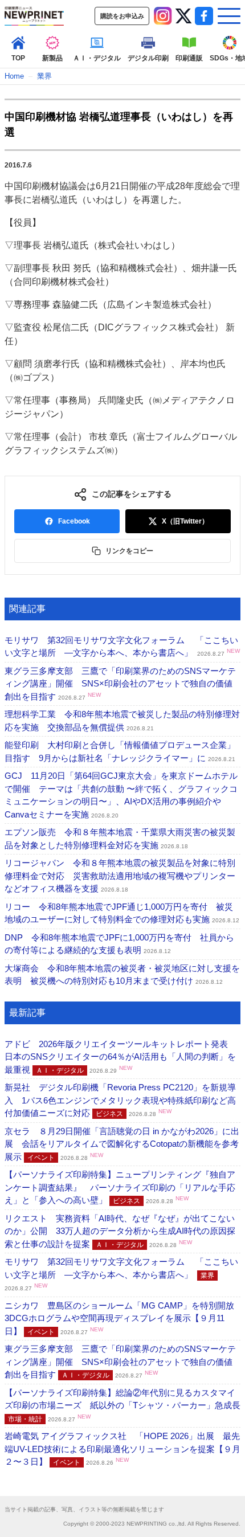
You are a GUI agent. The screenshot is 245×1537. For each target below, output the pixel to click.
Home (14, 76)
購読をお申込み (122, 16)
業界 (44, 76)
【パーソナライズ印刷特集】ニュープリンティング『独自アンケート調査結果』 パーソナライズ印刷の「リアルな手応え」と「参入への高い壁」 (120, 1187)
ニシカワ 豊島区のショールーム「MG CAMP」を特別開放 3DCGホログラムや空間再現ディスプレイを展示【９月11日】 (124, 1318)
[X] (183, 16)
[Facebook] (204, 16)
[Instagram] (163, 16)
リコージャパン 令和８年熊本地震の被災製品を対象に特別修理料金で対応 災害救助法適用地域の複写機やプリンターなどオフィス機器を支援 (120, 875)
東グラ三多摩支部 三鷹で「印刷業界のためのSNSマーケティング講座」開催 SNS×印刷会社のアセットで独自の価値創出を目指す (120, 683)
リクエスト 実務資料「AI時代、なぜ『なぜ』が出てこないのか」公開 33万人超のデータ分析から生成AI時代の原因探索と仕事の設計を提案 (120, 1231)
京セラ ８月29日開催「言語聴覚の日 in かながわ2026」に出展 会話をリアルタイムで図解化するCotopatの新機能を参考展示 (122, 1144)
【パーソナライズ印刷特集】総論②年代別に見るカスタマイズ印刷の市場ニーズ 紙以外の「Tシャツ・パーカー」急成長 (122, 1405)
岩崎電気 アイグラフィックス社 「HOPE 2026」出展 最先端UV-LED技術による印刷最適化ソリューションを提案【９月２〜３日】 (122, 1448)
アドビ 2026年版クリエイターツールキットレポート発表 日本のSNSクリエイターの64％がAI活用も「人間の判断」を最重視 (120, 1056)
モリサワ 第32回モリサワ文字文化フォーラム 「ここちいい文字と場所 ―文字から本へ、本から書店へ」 (121, 1274)
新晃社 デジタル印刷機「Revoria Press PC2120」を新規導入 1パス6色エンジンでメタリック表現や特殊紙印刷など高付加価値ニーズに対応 (120, 1100)
